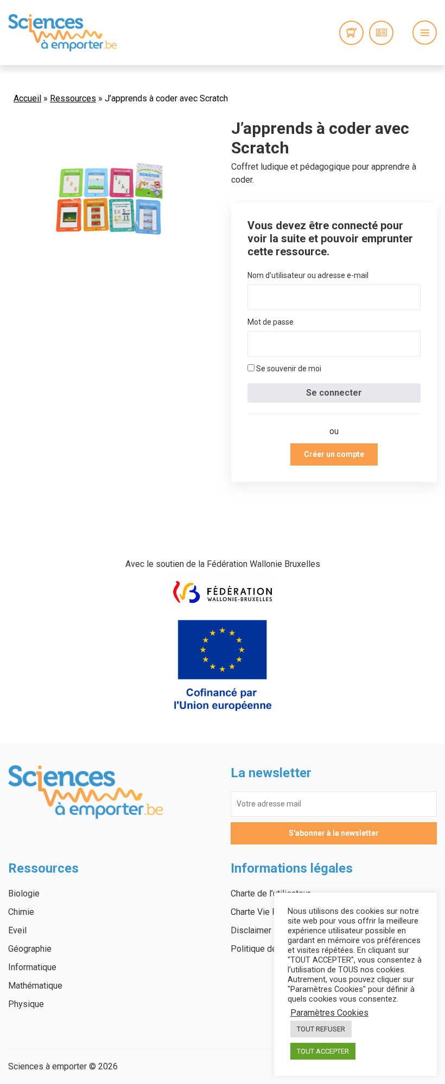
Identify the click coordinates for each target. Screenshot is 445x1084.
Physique (26, 1004)
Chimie (21, 912)
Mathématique (35, 985)
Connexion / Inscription (381, 33)
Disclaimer (251, 930)
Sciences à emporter (62, 32)
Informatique (32, 967)
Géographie (30, 949)
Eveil (17, 930)
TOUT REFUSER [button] (321, 1029)
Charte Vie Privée (264, 912)
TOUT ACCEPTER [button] (323, 1051)
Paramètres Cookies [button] (329, 1013)
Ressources (73, 98)
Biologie (24, 893)
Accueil (27, 98)
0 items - (351, 33)
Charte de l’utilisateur (270, 893)
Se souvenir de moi (288, 368)
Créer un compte (334, 454)
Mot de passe (270, 322)
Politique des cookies (272, 949)
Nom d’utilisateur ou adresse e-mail (307, 275)
